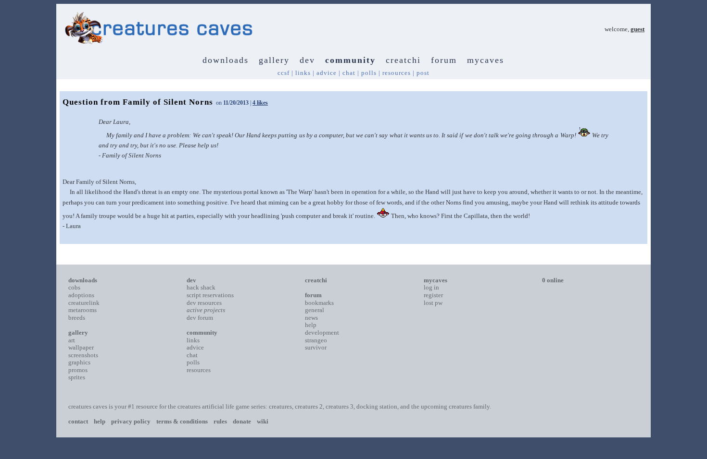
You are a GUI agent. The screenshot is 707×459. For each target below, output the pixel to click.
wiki (262, 421)
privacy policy (131, 421)
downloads (225, 60)
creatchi (403, 60)
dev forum (200, 317)
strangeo (316, 340)
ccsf (284, 72)
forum (444, 60)
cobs (74, 287)
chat (348, 72)
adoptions (81, 295)
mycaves (485, 60)
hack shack (201, 287)
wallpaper (81, 347)
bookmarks (319, 302)
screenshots (83, 355)
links (303, 72)
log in (431, 287)
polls (369, 72)
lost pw (433, 302)
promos (78, 370)
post (423, 72)
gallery (274, 60)
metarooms (82, 310)
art (71, 340)
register (433, 295)
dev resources (204, 302)
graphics (79, 362)
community (350, 60)
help (310, 324)
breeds (76, 317)
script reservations (210, 295)
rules (220, 421)
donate (242, 421)
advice (326, 72)
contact (78, 421)
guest (637, 29)
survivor (316, 347)
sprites (76, 377)
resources (396, 72)
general (314, 310)
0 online (553, 280)
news (311, 317)
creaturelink (84, 302)
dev (307, 60)
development (322, 332)
